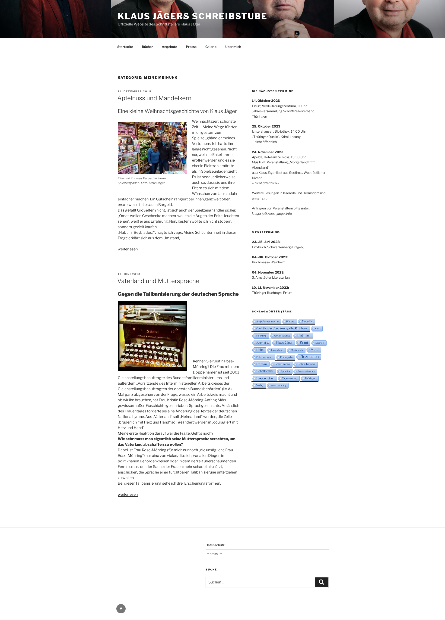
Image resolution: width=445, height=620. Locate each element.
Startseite (125, 47)
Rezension (309, 357)
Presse (191, 47)
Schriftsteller (264, 371)
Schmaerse (282, 364)
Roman (261, 364)
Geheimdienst (282, 335)
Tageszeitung (289, 378)
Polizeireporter (264, 357)
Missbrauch (297, 350)
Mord (314, 350)
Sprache (285, 371)
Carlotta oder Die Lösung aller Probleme (281, 328)
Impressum (214, 554)
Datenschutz (215, 545)
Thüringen (310, 378)
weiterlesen (128, 249)
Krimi (304, 342)
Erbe (317, 328)
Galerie (210, 47)
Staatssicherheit (306, 371)
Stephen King (265, 378)
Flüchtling (261, 335)
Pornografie (286, 357)
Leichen (319, 343)
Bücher (147, 47)
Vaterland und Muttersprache (158, 280)
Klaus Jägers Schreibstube (192, 16)
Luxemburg (277, 350)
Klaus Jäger (284, 342)
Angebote (169, 47)
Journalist (262, 342)
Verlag (259, 385)
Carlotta (307, 321)
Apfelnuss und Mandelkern (154, 98)
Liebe (260, 350)
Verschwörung (278, 385)
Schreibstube (306, 364)
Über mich (233, 47)
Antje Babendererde (267, 321)
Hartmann (303, 335)
